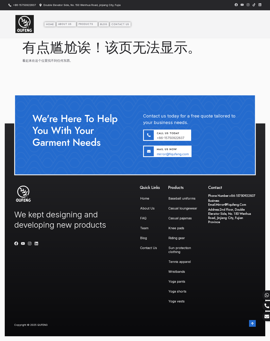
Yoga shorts (177, 291)
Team (144, 228)
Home (50, 24)
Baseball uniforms (181, 198)
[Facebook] (236, 4)
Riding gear (176, 238)
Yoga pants (176, 281)
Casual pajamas (180, 218)
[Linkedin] (260, 4)
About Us (65, 24)
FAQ (143, 218)
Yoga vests (176, 301)
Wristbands (176, 272)
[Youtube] (242, 4)
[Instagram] (248, 4)
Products (86, 24)
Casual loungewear (182, 208)
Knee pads (176, 228)
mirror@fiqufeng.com (173, 154)
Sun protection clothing (179, 250)
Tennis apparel (179, 262)
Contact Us (120, 24)
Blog (103, 24)
